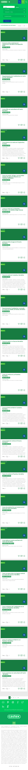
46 (3, 330)
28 (3, 363)
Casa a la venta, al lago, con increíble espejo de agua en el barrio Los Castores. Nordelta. (13, 177)
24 (3, 164)
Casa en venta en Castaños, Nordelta (13, 275)
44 (3, 430)
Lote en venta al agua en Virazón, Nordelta (12, 242)
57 (3, 496)
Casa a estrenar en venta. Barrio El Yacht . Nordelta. (14, 673)
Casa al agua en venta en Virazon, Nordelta (12, 441)
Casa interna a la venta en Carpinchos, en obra (13, 143)
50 (3, 463)
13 (3, 297)
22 (3, 32)
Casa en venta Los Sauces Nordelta (12, 341)
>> (18, 697)
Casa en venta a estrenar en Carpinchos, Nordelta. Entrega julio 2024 (12, 44)
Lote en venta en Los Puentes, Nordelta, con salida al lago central (12, 209)
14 (3, 131)
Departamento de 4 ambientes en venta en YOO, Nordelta (14, 76)
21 (3, 98)
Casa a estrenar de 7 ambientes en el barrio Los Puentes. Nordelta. (13, 607)
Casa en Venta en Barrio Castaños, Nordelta (12, 408)
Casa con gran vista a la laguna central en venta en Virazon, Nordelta (13, 574)
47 (3, 264)
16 (3, 231)
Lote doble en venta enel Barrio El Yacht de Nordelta (12, 541)
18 (3, 198)
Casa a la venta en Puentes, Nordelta (13, 474)
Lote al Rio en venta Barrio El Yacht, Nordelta (12, 110)
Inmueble (7, 9)
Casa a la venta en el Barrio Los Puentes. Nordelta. (11, 640)
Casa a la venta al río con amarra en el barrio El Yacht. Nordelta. (13, 507)
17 (3, 595)
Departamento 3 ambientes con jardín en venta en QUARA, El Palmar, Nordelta (13, 309)
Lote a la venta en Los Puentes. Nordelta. (11, 375)
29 (3, 65)
